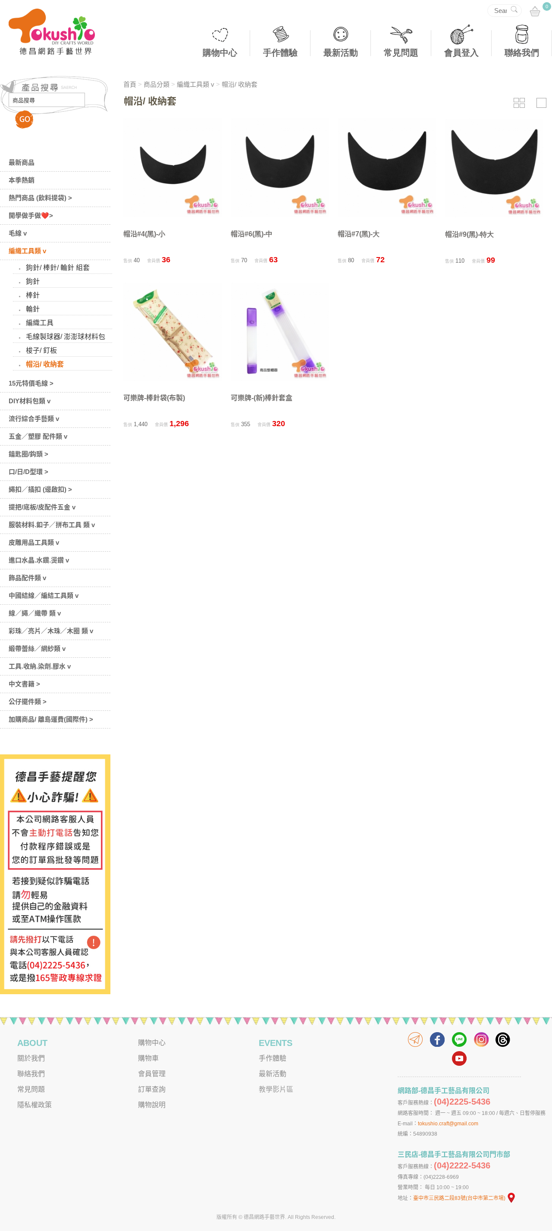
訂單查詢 (152, 1089)
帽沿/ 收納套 (45, 364)
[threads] (503, 1039)
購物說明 (152, 1105)
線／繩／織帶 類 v (35, 613)
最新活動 (340, 52)
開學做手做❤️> (31, 215)
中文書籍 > (24, 684)
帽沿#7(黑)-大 (359, 234)
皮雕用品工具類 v (34, 542)
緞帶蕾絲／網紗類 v (37, 648)
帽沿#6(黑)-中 (252, 234)
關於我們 (31, 1058)
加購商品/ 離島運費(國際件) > (51, 719)
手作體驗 (280, 52)
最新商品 (21, 162)
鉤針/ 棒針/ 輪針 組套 (58, 267)
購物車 (148, 1058)
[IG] (481, 1039)
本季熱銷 (21, 180)
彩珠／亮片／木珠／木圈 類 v (51, 630)
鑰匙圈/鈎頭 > (28, 454)
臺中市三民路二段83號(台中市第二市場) (459, 1198)
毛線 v (18, 233)
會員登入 (461, 52)
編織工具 (39, 323)
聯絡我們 (522, 52)
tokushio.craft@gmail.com (448, 1124)
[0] (535, 11)
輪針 (33, 309)
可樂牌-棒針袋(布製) (154, 398)
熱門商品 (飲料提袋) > (40, 197)
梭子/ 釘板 (41, 350)
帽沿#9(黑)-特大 (469, 234)
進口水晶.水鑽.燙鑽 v (39, 560)
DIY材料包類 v (29, 401)
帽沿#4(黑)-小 (144, 234)
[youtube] (459, 1058)
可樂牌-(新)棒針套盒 (261, 398)
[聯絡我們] (415, 1039)
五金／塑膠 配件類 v (38, 436)
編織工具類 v (27, 250)
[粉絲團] (437, 1039)
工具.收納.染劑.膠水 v (40, 666)
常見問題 (401, 52)
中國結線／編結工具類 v (43, 595)
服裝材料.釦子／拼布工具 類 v (52, 524)
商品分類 (156, 84)
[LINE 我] (459, 1039)
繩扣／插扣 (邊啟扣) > (40, 489)
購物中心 (220, 52)
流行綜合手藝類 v (34, 418)
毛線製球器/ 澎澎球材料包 (65, 336)
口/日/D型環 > (28, 471)
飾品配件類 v (27, 577)
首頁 (129, 84)
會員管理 (152, 1073)
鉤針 (33, 281)
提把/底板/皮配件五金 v (42, 507)
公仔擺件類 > (28, 701)
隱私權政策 (34, 1105)
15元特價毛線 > (31, 383)
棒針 (33, 295)
